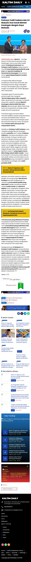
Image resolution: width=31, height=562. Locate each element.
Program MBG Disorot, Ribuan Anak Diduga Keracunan (23, 365)
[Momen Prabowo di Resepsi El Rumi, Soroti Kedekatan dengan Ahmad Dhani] (8, 361)
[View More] (27, 466)
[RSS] (8, 544)
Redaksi (15, 555)
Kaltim (12, 400)
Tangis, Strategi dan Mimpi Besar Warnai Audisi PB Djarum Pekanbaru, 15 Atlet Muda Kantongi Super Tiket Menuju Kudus (20, 408)
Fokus (3, 519)
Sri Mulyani (14, 300)
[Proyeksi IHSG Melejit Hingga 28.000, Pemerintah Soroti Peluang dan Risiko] (8, 346)
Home (3, 550)
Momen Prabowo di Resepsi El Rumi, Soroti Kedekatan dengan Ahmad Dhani (8, 365)
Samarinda (4, 516)
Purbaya (6, 300)
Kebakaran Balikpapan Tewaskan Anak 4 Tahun (16, 439)
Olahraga (22, 552)
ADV (2, 552)
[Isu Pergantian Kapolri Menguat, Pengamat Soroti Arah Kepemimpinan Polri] (23, 321)
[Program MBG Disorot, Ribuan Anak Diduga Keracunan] (23, 361)
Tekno (9, 555)
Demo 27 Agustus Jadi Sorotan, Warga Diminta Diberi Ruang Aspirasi (7, 324)
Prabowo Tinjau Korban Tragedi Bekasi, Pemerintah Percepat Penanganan (22, 356)
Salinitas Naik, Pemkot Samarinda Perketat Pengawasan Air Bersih (15, 457)
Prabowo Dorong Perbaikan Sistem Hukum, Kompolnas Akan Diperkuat (7, 340)
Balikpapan (4, 521)
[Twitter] (21, 313)
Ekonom (10, 298)
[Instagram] (2, 544)
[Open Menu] (26, 2)
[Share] (28, 31)
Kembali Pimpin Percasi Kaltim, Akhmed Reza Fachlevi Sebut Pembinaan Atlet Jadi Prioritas (20, 396)
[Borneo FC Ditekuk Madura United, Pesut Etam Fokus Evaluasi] (6, 475)
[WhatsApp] (28, 313)
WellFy (3, 555)
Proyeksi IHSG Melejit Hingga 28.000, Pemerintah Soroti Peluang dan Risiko (7, 349)
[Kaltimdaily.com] (12, 2)
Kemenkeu (19, 298)
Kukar (4, 537)
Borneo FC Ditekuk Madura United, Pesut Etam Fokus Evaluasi (19, 474)
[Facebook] (18, 313)
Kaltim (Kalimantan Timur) (15, 550)
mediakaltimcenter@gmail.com (13, 510)
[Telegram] (25, 313)
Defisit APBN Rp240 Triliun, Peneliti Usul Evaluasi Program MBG (22, 340)
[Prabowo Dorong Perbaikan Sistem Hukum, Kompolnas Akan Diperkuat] (8, 333)
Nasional (4, 17)
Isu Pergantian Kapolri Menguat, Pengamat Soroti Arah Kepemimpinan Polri (23, 324)
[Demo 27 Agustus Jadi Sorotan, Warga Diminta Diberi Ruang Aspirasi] (8, 321)
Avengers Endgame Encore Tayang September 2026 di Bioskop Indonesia (17, 445)
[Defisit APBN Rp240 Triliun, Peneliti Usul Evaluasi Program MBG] (23, 333)
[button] (29, 2)
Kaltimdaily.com (7, 59)
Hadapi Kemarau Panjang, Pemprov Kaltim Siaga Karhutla (18, 451)
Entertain (14, 552)
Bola (4, 535)
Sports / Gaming (6, 524)
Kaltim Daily (4, 30)
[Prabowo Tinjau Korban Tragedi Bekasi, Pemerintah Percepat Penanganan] (23, 349)
